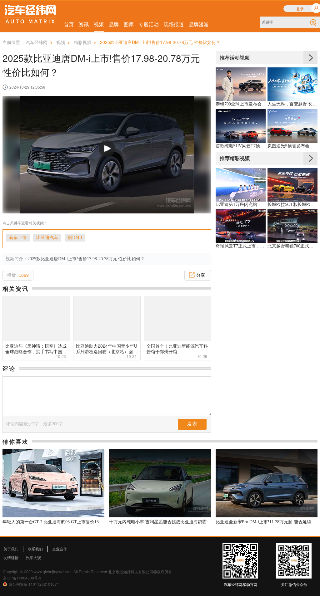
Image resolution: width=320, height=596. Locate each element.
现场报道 (174, 24)
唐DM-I (75, 237)
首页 (69, 24)
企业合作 (59, 548)
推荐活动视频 (235, 57)
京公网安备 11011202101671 (34, 584)
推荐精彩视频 (235, 158)
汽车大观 (33, 557)
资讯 (84, 24)
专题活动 (149, 24)
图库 (129, 24)
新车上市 (18, 237)
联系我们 (35, 548)
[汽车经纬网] (30, 15)
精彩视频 (82, 42)
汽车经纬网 (37, 42)
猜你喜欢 (15, 441)
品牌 (114, 24)
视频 (99, 24)
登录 (300, 8)
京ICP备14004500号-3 (22, 577)
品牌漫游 (199, 24)
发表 (192, 424)
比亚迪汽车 (47, 237)
